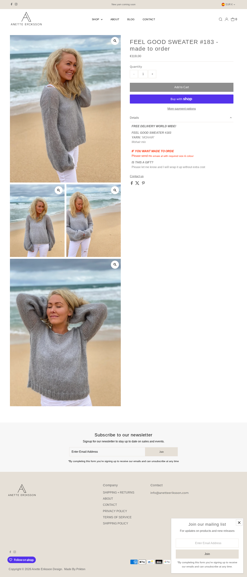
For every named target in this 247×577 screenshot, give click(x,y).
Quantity (136, 66)
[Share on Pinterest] (143, 183)
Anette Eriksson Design (47, 569)
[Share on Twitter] (137, 183)
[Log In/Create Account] (226, 19)
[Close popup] (239, 522)
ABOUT (115, 19)
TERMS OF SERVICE (117, 517)
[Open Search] (220, 19)
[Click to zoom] (115, 41)
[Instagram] (16, 4)
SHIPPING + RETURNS (118, 492)
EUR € (229, 4)
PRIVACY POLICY (115, 511)
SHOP (96, 19)
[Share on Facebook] (132, 183)
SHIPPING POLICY (115, 523)
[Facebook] (11, 4)
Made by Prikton (74, 569)
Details (134, 117)
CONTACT (149, 19)
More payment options (181, 108)
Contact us (137, 176)
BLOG (131, 19)
